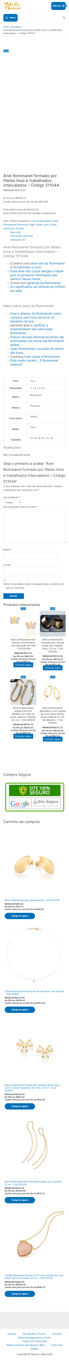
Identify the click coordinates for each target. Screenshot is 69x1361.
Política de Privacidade (34, 1341)
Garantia (57, 1333)
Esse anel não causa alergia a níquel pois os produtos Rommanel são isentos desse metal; (36, 275)
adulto (39, 224)
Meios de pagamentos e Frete (34, 1337)
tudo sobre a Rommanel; (42, 357)
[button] (64, 17)
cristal (53, 224)
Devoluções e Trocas (34, 1333)
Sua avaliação (11, 497)
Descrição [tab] (15, 232)
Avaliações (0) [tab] (18, 239)
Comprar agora (23, 664)
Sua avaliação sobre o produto (20, 506)
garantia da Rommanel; (44, 283)
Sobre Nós (56, 1345)
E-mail (7, 565)
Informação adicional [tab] (21, 236)
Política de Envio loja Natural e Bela (26, 1345)
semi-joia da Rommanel (47, 263)
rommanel (8, 228)
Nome (7, 549)
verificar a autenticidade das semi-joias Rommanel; (31, 329)
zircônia (19, 228)
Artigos (34, 1348)
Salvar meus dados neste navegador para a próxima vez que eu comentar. (33, 586)
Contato (12, 1333)
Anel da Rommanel (41, 221)
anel (46, 224)
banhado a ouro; (29, 267)
